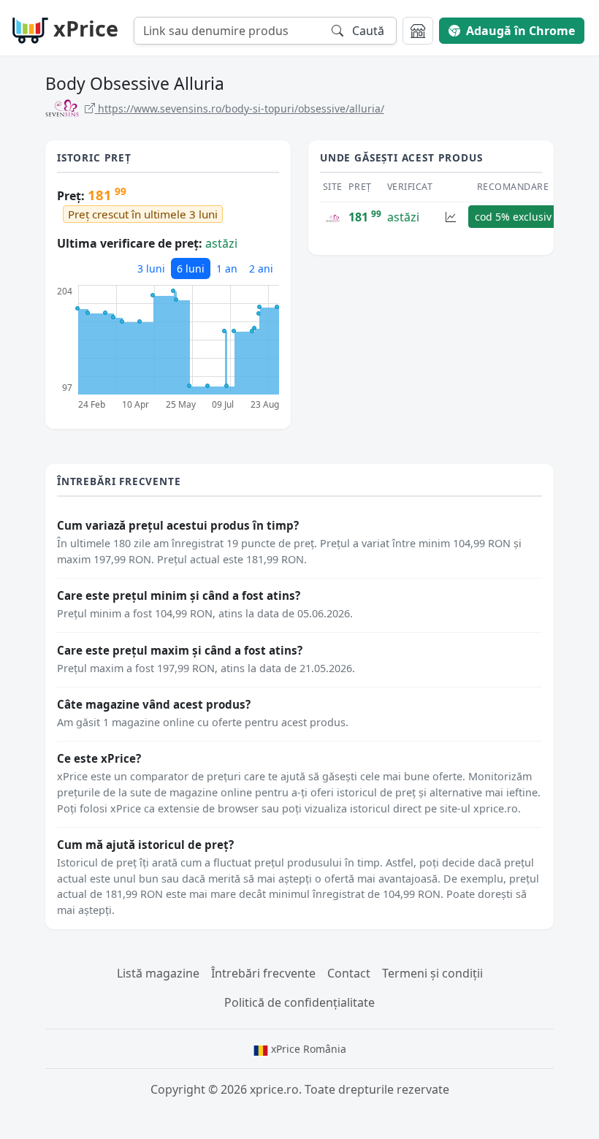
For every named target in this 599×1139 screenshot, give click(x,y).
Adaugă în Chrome (520, 31)
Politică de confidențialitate (299, 1002)
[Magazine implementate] (417, 31)
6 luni (191, 268)
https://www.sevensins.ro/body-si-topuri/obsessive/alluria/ (239, 108)
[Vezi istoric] (450, 216)
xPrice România (307, 1049)
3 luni (151, 268)
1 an (226, 268)
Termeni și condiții (432, 973)
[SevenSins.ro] (333, 217)
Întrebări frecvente (263, 973)
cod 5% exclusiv (513, 217)
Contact (348, 973)
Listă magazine (158, 973)
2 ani (261, 268)
